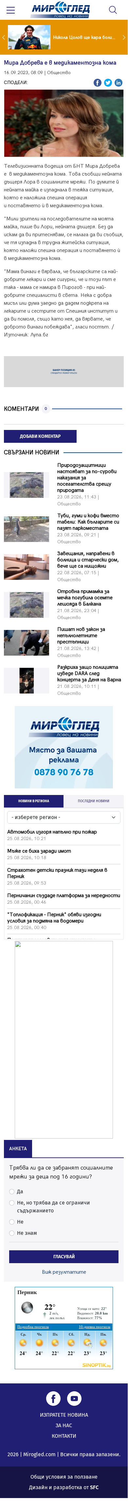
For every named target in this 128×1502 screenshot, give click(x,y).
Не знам (27, 1233)
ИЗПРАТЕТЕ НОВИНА (64, 1415)
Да (20, 1191)
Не (20, 1222)
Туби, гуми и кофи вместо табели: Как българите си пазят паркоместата (88, 522)
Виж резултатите (64, 1272)
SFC (94, 1487)
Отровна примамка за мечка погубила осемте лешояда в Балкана (85, 597)
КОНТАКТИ (64, 1436)
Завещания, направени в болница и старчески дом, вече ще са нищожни (88, 560)
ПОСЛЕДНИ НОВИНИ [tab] (93, 801)
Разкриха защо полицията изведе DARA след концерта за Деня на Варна (89, 673)
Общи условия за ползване (64, 1477)
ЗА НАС (64, 1425)
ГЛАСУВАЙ (64, 1257)
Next (124, 37)
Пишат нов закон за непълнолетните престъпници (81, 635)
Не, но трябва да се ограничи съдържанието (53, 1207)
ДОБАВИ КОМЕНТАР (40, 436)
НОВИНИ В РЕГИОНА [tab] (33, 801)
